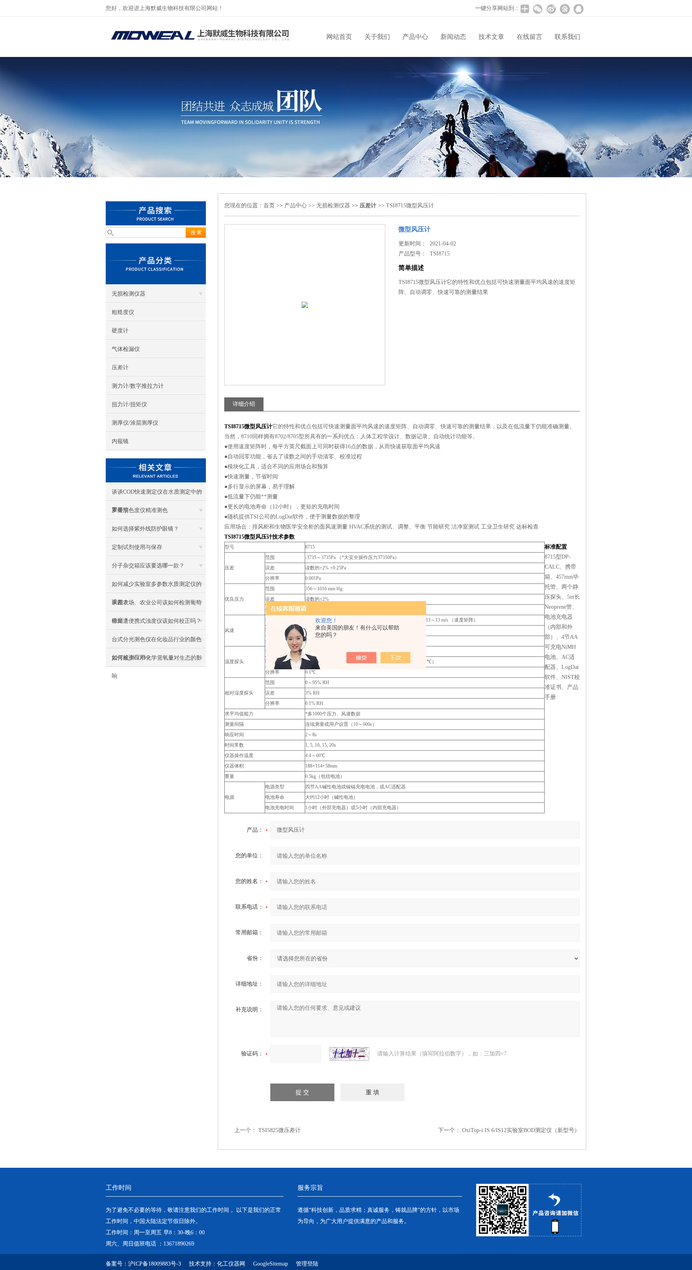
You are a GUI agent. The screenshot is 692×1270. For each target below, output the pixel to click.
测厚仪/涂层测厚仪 (135, 423)
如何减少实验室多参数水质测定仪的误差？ (156, 587)
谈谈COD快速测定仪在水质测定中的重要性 (157, 495)
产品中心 (415, 36)
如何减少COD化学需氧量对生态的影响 (157, 661)
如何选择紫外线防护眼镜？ (145, 529)
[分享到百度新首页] (564, 8)
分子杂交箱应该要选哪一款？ (148, 566)
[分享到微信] (537, 8)
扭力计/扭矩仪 (129, 404)
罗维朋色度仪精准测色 (140, 510)
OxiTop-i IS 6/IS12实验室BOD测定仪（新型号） (521, 1130)
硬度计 (120, 331)
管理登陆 (307, 1264)
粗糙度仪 (123, 312)
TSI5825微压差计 (279, 1130)
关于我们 (377, 36)
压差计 (120, 368)
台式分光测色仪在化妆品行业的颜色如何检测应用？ (156, 642)
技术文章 (491, 36)
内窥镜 (120, 441)
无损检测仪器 (128, 294)
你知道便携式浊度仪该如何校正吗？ (156, 621)
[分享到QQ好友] (578, 8)
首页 (269, 206)
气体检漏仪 (126, 349)
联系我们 (567, 36)
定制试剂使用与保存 (137, 547)
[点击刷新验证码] (349, 1054)
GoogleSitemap (270, 1264)
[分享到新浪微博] (551, 8)
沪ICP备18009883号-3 (154, 1264)
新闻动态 (453, 36)
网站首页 (339, 36)
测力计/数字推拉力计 (138, 386)
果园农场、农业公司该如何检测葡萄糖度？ (156, 606)
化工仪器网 (231, 1264)
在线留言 (529, 36)
